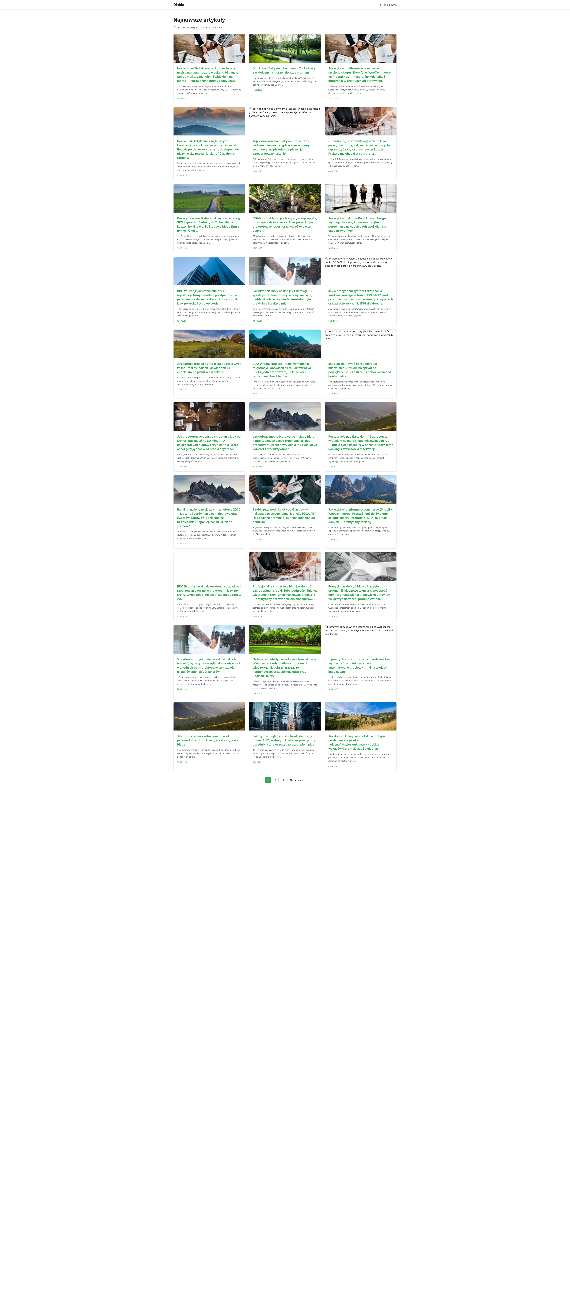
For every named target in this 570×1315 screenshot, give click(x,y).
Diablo (178, 5)
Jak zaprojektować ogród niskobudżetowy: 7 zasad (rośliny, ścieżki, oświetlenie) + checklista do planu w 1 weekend (209, 368)
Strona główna (388, 4)
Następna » (296, 780)
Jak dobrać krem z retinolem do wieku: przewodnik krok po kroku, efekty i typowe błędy (207, 740)
